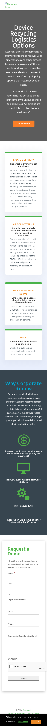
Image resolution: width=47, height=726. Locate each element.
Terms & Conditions (16, 713)
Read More (23, 721)
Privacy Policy (33, 713)
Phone (11, 624)
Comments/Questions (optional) (22, 636)
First (9, 584)
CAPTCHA (12, 659)
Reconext (27, 710)
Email (11, 611)
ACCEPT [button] (35, 722)
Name (11, 573)
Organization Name (17, 599)
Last (9, 594)
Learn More (24, 123)
